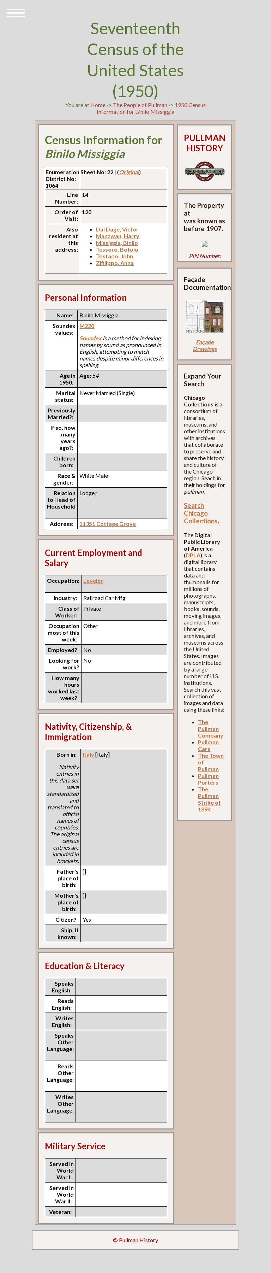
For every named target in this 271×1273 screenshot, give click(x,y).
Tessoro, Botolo (117, 249)
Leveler (93, 580)
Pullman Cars (208, 745)
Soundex (90, 338)
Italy (88, 754)
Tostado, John (114, 256)
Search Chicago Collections (201, 513)
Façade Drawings (205, 345)
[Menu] (16, 12)
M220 (86, 325)
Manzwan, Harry (117, 236)
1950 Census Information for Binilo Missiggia (151, 108)
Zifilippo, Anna (115, 262)
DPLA (193, 555)
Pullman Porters (208, 779)
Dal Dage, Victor (117, 229)
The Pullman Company (210, 728)
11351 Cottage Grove (107, 523)
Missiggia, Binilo (117, 242)
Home (98, 104)
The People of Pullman (140, 104)
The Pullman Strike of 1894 (209, 799)
